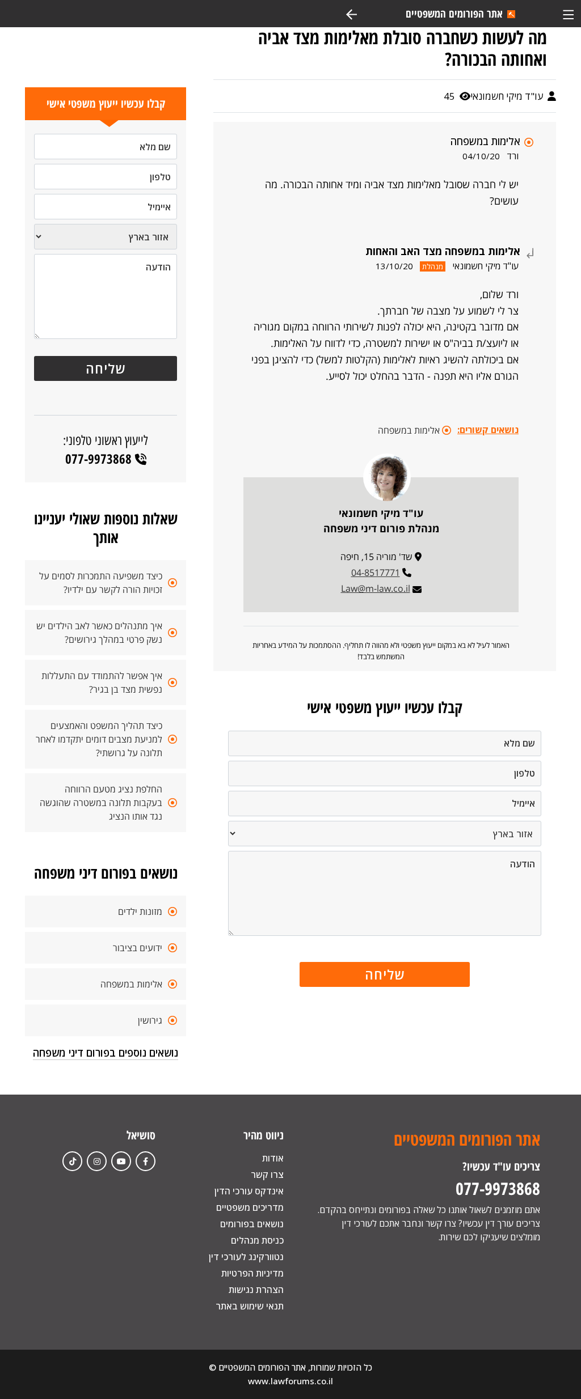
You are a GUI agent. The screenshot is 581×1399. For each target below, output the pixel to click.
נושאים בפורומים (252, 1224)
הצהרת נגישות (256, 1289)
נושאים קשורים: (488, 429)
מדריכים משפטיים (250, 1207)
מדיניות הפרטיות (252, 1273)
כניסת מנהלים (257, 1240)
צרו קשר (267, 1174)
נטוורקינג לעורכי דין (246, 1256)
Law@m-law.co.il (375, 588)
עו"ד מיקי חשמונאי (507, 96)
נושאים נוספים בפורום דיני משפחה (105, 1052)
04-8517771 (375, 572)
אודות (273, 1158)
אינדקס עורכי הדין (249, 1191)
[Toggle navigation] (568, 13)
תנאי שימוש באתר (250, 1306)
